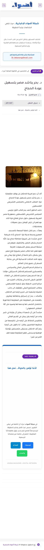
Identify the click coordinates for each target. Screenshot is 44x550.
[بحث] (4, 5)
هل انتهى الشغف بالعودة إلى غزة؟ (16, 71)
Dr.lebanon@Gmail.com (22, 58)
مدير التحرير (33, 95)
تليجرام (15, 445)
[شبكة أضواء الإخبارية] (22, 5)
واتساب (22, 453)
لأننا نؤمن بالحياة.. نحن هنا (27, 110)
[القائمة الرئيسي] (40, 5)
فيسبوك (28, 445)
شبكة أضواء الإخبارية (11, 545)
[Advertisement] (22, 142)
